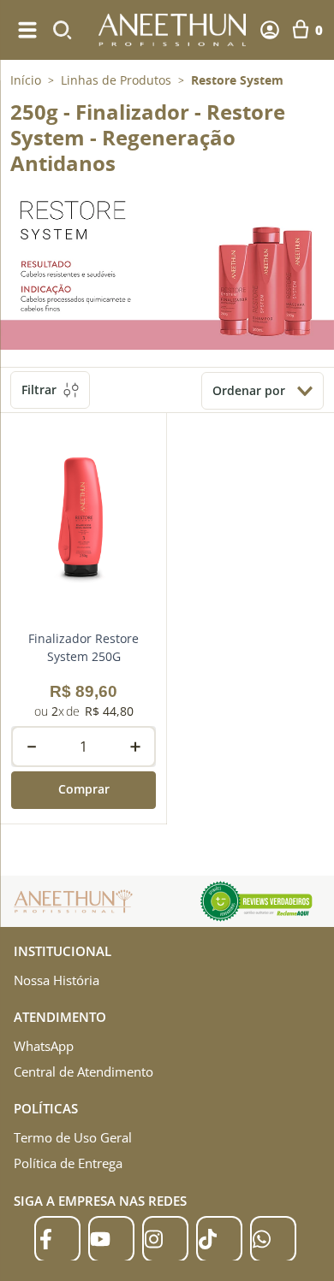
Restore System (237, 80)
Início (25, 80)
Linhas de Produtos (116, 80)
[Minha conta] (270, 30)
